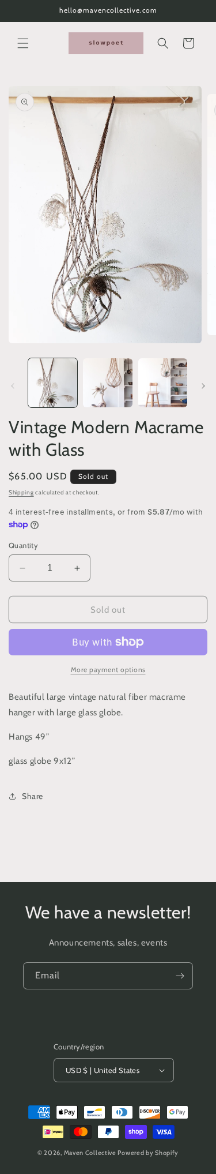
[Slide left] (12, 386)
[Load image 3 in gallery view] (162, 382)
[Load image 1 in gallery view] (52, 382)
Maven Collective (90, 1153)
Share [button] (32, 796)
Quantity (23, 545)
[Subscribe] (179, 975)
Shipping (21, 492)
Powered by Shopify (148, 1153)
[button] (23, 43)
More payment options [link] (108, 669)
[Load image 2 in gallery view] (107, 382)
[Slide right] (203, 386)
